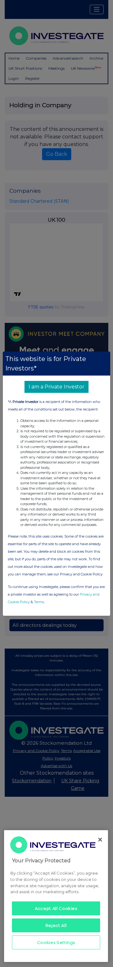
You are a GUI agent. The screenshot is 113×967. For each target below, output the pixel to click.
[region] (56, 896)
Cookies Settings (56, 942)
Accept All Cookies (56, 908)
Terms (39, 602)
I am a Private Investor (56, 387)
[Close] (100, 840)
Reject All (56, 925)
